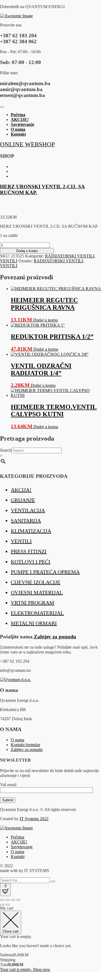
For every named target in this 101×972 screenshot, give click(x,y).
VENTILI (8, 261)
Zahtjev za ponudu (54, 636)
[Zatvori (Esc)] (18, 900)
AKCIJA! (21, 490)
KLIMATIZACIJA (31, 531)
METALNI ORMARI (34, 623)
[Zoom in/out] (2, 900)
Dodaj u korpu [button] (45, 320)
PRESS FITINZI (29, 551)
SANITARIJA (26, 521)
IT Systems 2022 (34, 818)
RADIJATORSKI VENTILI (69, 256)
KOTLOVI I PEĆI (30, 562)
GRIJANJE (23, 500)
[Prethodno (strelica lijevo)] (2, 905)
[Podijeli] (13, 900)
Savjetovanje (22, 124)
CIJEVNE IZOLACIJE (35, 582)
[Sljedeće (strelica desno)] (7, 905)
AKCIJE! (20, 119)
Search (6, 450)
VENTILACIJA (28, 510)
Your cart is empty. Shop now (25, 969)
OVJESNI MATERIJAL (37, 592)
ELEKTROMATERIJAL (37, 613)
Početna (18, 114)
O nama (18, 129)
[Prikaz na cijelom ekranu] (7, 900)
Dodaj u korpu (27, 251)
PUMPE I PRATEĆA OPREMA (45, 572)
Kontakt (18, 134)
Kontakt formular (25, 744)
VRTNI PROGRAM (32, 603)
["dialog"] (50, 939)
